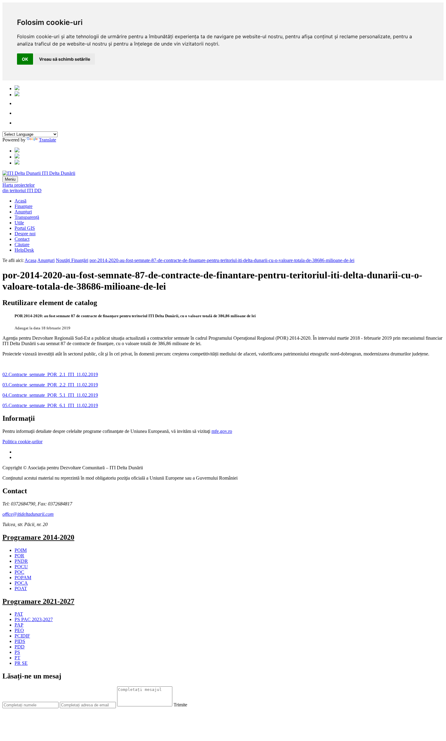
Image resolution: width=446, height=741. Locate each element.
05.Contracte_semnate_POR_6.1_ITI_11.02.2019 (50, 405)
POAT (21, 588)
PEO (19, 630)
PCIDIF (22, 635)
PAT (19, 614)
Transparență (27, 217)
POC (19, 572)
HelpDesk (24, 250)
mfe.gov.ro (221, 431)
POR (19, 555)
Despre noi (25, 233)
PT (17, 657)
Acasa (30, 260)
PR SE (21, 663)
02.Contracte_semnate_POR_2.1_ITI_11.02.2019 (50, 374)
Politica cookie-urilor (22, 441)
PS (17, 652)
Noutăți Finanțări (72, 260)
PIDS (20, 641)
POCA (21, 583)
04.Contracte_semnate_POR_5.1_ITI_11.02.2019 (50, 395)
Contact (22, 239)
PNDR (21, 561)
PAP (19, 624)
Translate (47, 139)
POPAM (23, 577)
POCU (21, 566)
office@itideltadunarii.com (28, 514)
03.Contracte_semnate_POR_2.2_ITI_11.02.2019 (50, 384)
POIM (21, 550)
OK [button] (25, 59)
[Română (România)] (17, 88)
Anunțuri (23, 211)
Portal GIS (25, 228)
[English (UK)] (17, 94)
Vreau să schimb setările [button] (64, 59)
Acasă (20, 200)
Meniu (10, 179)
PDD (20, 646)
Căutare (22, 244)
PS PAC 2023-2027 (34, 619)
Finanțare (23, 206)
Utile (19, 222)
